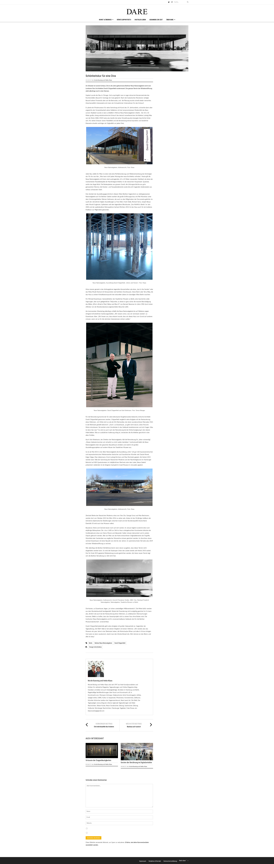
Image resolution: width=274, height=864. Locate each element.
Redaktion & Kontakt (155, 861)
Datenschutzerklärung (170, 861)
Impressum (142, 861)
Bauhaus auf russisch (134, 727)
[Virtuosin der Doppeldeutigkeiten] (102, 757)
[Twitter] (169, 2)
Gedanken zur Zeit (156, 20)
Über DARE (169, 20)
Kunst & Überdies (105, 20)
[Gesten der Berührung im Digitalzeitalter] (137, 760)
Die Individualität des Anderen (104, 727)
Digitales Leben (140, 20)
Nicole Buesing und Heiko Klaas (103, 80)
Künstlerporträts (124, 20)
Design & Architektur (95, 647)
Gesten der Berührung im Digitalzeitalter (136, 762)
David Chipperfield (120, 643)
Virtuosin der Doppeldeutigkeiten (98, 760)
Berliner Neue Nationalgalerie (103, 643)
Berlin (90, 643)
